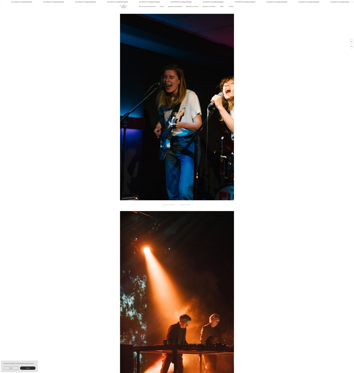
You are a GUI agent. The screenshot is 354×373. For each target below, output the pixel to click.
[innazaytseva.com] (123, 6)
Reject (11, 368)
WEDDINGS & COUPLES (192, 6)
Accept (28, 368)
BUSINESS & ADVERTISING (175, 6)
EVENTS (162, 6)
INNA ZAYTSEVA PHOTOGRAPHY (147, 6)
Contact (231, 6)
